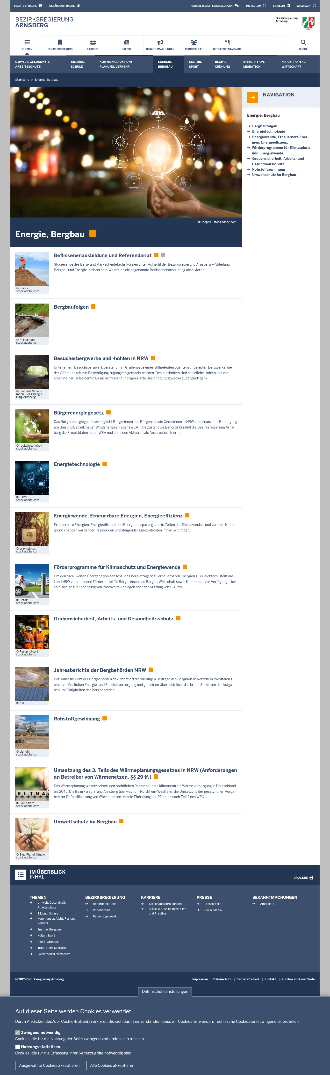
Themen (38, 897)
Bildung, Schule (78, 64)
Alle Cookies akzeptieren (112, 1065)
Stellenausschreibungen (165, 904)
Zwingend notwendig (41, 1032)
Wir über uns (101, 910)
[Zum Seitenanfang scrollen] (320, 1066)
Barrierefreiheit (248, 979)
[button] (215, 6)
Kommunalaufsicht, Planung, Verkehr (116, 64)
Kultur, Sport (195, 64)
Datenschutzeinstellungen (165, 991)
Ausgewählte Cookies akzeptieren (49, 1065)
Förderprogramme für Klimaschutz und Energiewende (281, 150)
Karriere (150, 897)
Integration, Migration (254, 64)
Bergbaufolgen (264, 126)
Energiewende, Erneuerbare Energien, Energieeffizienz (280, 140)
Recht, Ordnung (222, 64)
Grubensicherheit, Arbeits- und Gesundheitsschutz (278, 161)
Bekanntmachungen (274, 897)
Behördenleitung (104, 904)
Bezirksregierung (105, 897)
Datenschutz (222, 979)
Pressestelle (212, 904)
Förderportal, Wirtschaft (294, 64)
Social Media (213, 910)
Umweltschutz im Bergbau (274, 175)
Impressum (200, 979)
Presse (204, 897)
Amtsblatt (267, 904)
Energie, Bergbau (165, 64)
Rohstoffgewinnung (268, 169)
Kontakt (270, 979)
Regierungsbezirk (105, 916)
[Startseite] (295, 23)
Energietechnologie (268, 131)
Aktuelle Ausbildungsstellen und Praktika (167, 911)
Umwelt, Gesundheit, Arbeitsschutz (32, 64)
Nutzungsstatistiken (40, 1046)
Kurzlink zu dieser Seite (298, 979)
